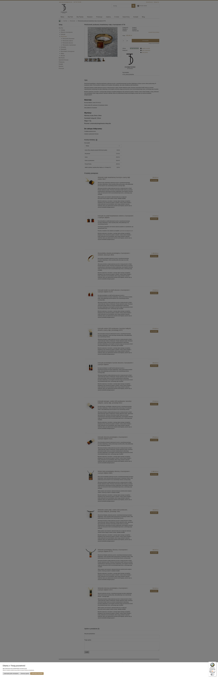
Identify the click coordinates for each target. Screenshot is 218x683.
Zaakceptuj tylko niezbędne (11, 673)
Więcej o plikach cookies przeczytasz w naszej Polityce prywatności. (18, 670)
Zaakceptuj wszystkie (37, 673)
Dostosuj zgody (25, 673)
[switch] (212, 674)
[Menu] (215, 663)
